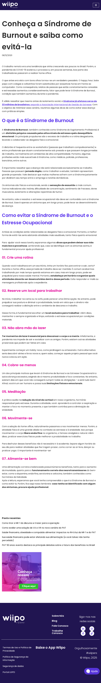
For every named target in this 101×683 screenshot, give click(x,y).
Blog (54, 620)
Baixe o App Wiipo (50, 647)
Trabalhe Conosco (57, 632)
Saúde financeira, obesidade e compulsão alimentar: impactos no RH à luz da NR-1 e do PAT (49, 532)
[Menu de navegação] (96, 5)
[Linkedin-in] (83, 628)
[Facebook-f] (83, 633)
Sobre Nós (58, 615)
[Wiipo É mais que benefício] (10, 5)
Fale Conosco (60, 625)
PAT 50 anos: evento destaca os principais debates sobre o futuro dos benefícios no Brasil (48, 545)
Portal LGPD (9, 672)
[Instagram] (91, 628)
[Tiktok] (91, 633)
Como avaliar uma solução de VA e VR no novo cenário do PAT (34, 527)
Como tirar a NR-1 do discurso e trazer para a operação (30, 523)
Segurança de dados (13, 666)
